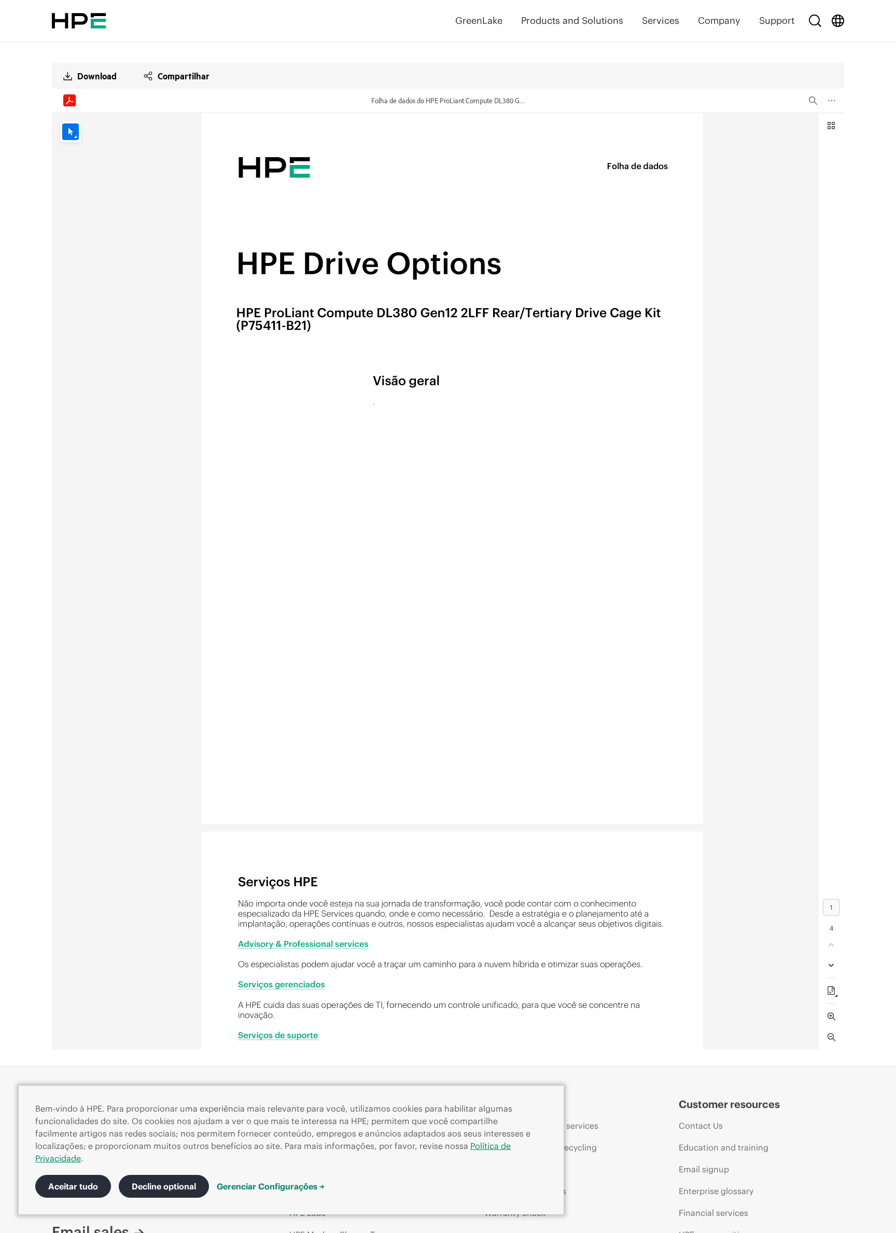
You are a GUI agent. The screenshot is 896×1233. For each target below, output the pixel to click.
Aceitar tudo (73, 1186)
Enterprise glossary (716, 1191)
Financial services (713, 1213)
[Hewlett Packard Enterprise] (79, 20)
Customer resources (729, 1104)
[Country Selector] (838, 20)
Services (660, 20)
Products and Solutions (572, 20)
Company (719, 20)
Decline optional (164, 1186)
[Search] (815, 20)
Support (776, 20)
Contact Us (701, 1125)
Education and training (723, 1147)
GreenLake (478, 20)
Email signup (704, 1169)
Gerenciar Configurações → (271, 1186)
